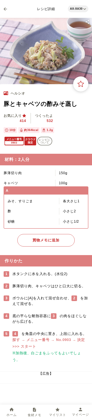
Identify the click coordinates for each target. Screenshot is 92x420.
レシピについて (45, 141)
